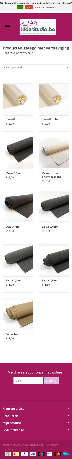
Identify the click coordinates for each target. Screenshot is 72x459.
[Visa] (32, 453)
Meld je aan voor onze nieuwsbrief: (36, 372)
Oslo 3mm (12, 226)
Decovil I (11, 119)
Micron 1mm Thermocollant (51, 175)
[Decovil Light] (54, 99)
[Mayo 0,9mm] (18, 153)
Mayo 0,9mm (14, 173)
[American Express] (65, 453)
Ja (20, 7)
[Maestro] (41, 453)
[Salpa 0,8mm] (54, 260)
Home (6, 53)
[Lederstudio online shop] (43, 26)
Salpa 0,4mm (50, 226)
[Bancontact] (49, 453)
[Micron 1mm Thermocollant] (54, 153)
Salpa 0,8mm (50, 280)
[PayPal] (24, 453)
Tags (14, 53)
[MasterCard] (57, 453)
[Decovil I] (18, 99)
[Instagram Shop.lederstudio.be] (39, 392)
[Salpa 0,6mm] (18, 260)
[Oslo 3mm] (18, 207)
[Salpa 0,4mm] (54, 207)
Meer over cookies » (45, 7)
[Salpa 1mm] (18, 314)
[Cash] (8, 453)
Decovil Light (50, 119)
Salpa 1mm (13, 334)
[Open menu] (7, 26)
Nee (29, 7)
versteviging (25, 53)
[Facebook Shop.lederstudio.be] (33, 392)
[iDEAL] (16, 453)
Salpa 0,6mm (14, 280)
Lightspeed (8, 449)
